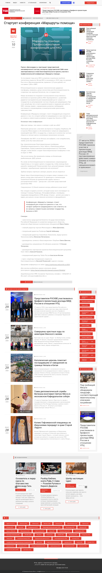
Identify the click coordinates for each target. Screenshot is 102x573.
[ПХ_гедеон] (76, 463)
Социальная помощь (23, 538)
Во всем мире (87, 309)
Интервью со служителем (87, 321)
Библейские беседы (87, 297)
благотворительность (61, 538)
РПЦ (39, 534)
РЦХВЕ (61, 534)
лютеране (10, 546)
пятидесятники (69, 546)
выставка (75, 538)
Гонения (59, 523)
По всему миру (86, 333)
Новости (85, 325)
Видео (85, 305)
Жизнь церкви (46, 8)
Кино (21, 527)
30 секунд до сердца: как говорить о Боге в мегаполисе (74, 482)
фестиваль (27, 549)
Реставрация (73, 534)
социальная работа (12, 549)
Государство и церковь (87, 313)
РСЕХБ (49, 534)
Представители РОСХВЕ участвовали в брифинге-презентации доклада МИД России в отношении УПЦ (91, 56)
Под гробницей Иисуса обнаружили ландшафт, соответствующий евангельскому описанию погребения (92, 34)
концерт (91, 542)
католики (68, 542)
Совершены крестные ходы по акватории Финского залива (63, 10)
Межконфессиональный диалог (51, 527)
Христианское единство (87, 350)
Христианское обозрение (87, 355)
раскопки (83, 546)
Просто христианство (87, 341)
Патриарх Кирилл (65, 531)
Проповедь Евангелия (13, 534)
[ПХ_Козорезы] (26, 463)
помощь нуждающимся (38, 546)
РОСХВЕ (28, 534)
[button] (50, 3)
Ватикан (47, 523)
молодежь (22, 546)
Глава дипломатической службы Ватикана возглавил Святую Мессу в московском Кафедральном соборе (92, 119)
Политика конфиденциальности (54, 571)
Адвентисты (11, 523)
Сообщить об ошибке (68, 571)
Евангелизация (72, 523)
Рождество (86, 534)
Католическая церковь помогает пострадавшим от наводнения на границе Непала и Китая (91, 97)
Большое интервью (87, 301)
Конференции (33, 527)
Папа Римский (39, 531)
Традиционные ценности (42, 538)
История (10, 527)
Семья (9, 538)
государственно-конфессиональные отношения (19, 542)
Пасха (51, 531)
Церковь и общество (87, 360)
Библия (35, 523)
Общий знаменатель (87, 329)
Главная (77, 571)
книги (79, 542)
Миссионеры (70, 527)
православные (55, 546)
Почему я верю (86, 337)
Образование (25, 531)
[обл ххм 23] (51, 463)
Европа (85, 523)
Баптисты (23, 523)
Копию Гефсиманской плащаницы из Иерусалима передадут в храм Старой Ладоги (53, 425)
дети (39, 542)
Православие (79, 531)
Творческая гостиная (87, 346)
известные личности (53, 542)
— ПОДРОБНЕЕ (83, 171)
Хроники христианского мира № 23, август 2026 (50, 482)
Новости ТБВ (11, 531)
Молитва (83, 527)
